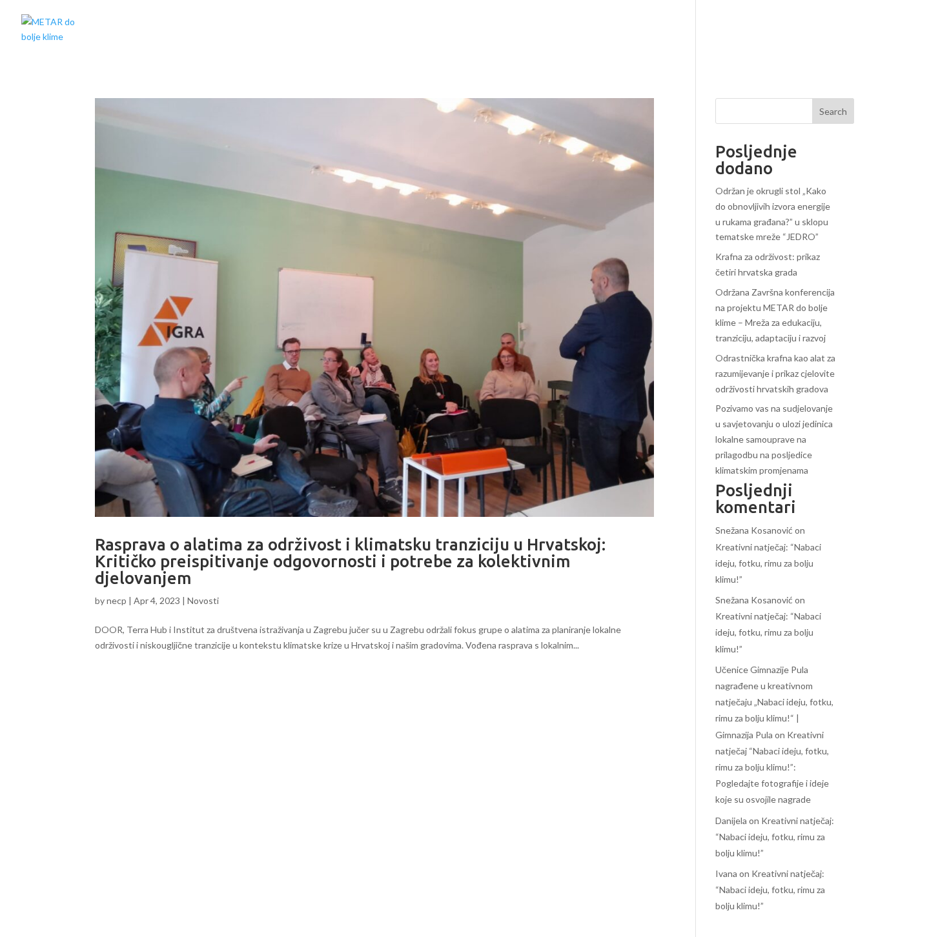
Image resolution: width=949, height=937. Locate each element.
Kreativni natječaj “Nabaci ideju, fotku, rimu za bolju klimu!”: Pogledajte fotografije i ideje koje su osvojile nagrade (772, 767)
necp (117, 600)
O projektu (710, 31)
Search (833, 111)
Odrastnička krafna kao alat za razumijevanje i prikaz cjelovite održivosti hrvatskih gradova (775, 373)
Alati (846, 31)
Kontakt (902, 31)
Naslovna (633, 31)
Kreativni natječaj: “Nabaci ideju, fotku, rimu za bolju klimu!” (768, 563)
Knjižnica (787, 31)
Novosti (203, 600)
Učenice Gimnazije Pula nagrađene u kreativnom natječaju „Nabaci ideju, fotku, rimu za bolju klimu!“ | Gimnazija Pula (774, 702)
